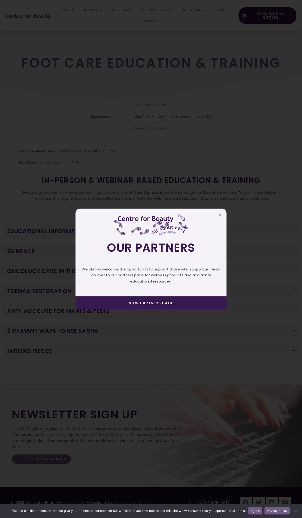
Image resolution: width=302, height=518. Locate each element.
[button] (220, 215)
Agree (255, 511)
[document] (151, 259)
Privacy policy (277, 511)
